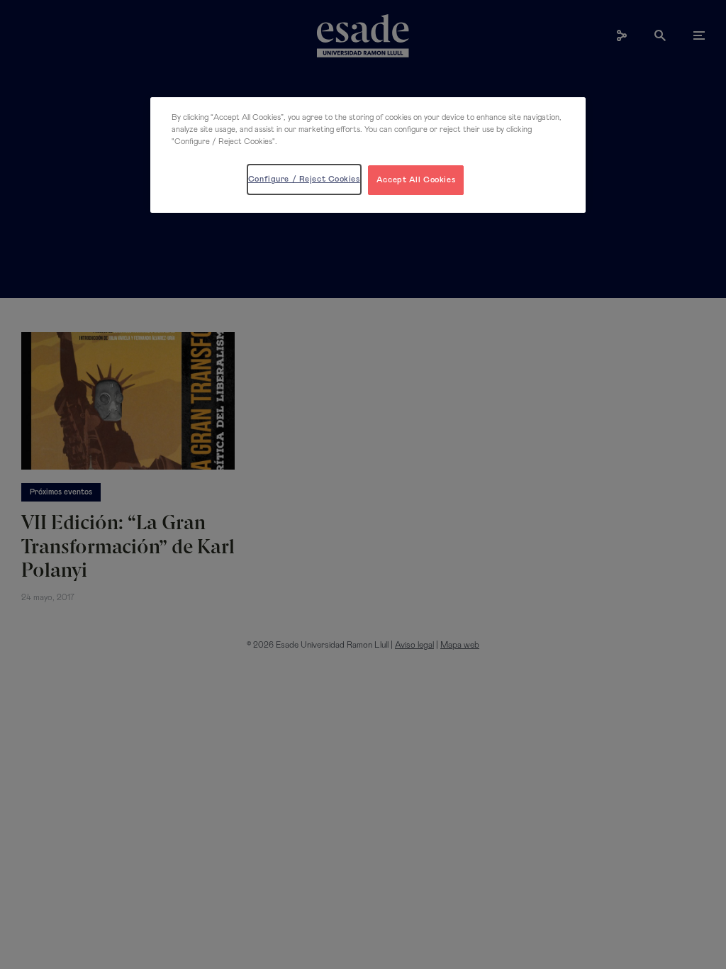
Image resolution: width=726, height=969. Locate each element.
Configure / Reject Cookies (304, 179)
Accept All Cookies (415, 180)
